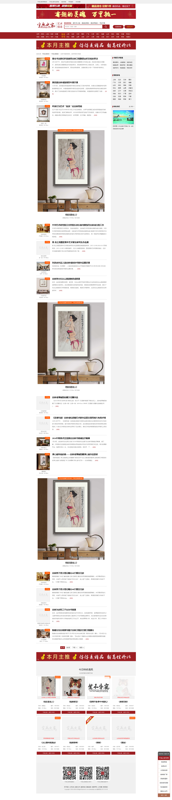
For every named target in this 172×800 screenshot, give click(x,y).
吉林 (82, 37)
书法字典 (102, 23)
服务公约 (77, 787)
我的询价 (161, 754)
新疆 (114, 99)
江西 (92, 37)
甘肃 (117, 37)
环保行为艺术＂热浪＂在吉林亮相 (67, 106)
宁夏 (130, 96)
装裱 (38, 37)
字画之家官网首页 (42, 1)
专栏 (52, 37)
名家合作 (130, 27)
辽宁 (87, 37)
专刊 (47, 37)
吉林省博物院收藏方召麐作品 (65, 397)
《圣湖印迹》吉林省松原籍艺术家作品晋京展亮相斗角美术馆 (79, 418)
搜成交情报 (85, 23)
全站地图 (78, 1)
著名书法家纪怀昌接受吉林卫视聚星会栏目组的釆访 (75, 59)
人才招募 (100, 787)
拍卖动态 (129, 62)
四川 (107, 37)
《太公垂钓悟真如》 (49, 743)
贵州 (112, 37)
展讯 (42, 34)
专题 (56, 37)
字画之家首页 (45, 54)
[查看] (58, 70)
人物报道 (122, 62)
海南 (119, 99)
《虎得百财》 (123, 702)
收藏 (56, 34)
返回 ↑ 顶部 (164, 795)
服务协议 (83, 787)
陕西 (72, 37)
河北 (67, 37)
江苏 (92, 34)
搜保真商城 (67, 23)
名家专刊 (115, 68)
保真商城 (118, 27)
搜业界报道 (94, 23)
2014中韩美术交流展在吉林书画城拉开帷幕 (71, 438)
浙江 (97, 34)
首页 (38, 34)
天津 (77, 34)
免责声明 (94, 787)
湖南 (117, 34)
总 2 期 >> (131, 106)
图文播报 (129, 65)
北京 (72, 34)
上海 (67, 34)
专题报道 (122, 68)
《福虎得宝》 (73, 702)
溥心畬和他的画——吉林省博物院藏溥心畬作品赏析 (75, 454)
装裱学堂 (122, 65)
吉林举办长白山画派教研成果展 (66, 279)
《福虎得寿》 (73, 743)
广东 (87, 34)
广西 (124, 93)
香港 (124, 99)
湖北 (112, 34)
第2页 (68, 647)
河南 (97, 37)
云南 (102, 37)
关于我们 (66, 787)
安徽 (122, 34)
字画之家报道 (55, 54)
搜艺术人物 (76, 23)
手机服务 (70, 1)
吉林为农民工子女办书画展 (64, 610)
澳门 (130, 99)
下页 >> (75, 647)
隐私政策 (88, 787)
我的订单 (166, 754)
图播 (42, 37)
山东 (107, 34)
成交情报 (63, 1)
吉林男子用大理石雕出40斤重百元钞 (68, 573)
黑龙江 (128, 34)
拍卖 (52, 34)
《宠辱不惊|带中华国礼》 (98, 702)
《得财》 (98, 743)
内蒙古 (128, 37)
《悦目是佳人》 (48, 702)
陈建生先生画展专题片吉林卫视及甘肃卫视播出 (73, 630)
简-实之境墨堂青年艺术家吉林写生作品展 (70, 242)
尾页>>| (82, 647)
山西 (77, 37)
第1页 (62, 647)
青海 (122, 37)
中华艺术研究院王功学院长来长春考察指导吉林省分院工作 (78, 225)
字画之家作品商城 (54, 1)
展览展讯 (115, 62)
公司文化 (72, 787)
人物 (47, 34)
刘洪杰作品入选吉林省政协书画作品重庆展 (71, 263)
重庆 (82, 34)
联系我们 (105, 787)
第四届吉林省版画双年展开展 (65, 82)
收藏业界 (115, 65)
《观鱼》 (123, 743)
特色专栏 (129, 68)
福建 (102, 34)
